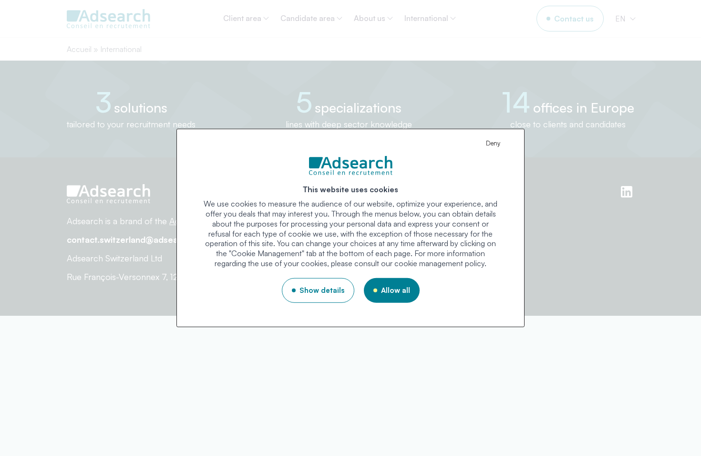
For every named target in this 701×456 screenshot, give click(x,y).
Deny (493, 143)
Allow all (395, 290)
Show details (321, 290)
